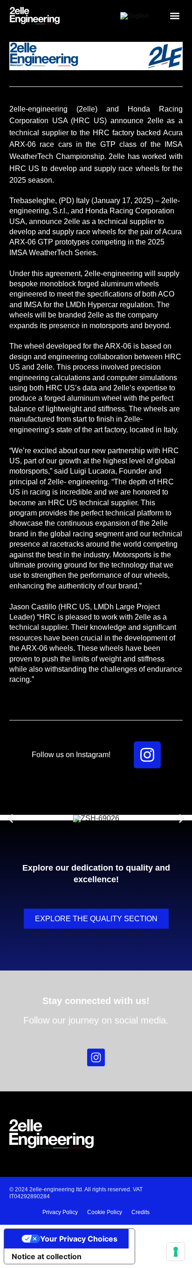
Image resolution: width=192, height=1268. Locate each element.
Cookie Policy (104, 1212)
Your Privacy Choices (78, 1238)
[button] (174, 16)
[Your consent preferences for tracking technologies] (176, 1252)
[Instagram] (147, 754)
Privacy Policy (60, 1212)
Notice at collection (47, 1256)
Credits (140, 1212)
